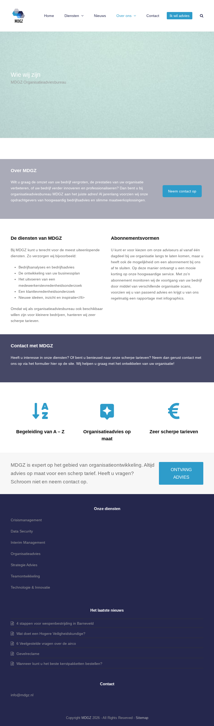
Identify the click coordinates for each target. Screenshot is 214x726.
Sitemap (142, 718)
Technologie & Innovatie (30, 587)
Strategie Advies (24, 565)
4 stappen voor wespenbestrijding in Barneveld (55, 623)
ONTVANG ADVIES (181, 473)
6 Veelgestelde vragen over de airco (46, 643)
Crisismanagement (26, 520)
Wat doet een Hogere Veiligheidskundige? (50, 633)
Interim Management (28, 542)
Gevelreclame (27, 654)
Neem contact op (182, 191)
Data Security (22, 531)
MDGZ (86, 718)
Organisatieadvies (25, 554)
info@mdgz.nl (22, 695)
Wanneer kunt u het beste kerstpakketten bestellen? (59, 663)
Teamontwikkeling (25, 576)
